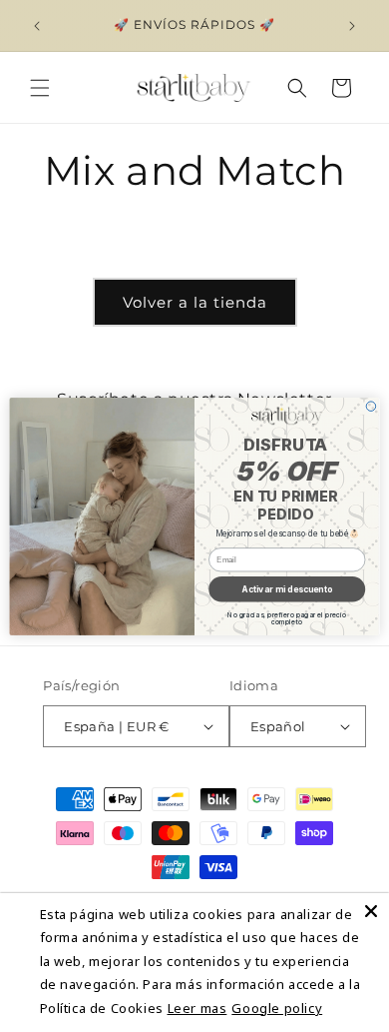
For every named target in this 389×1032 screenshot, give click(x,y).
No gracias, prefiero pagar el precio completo (286, 618)
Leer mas (197, 1008)
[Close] (371, 911)
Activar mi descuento (286, 588)
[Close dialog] (371, 406)
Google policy (276, 1008)
